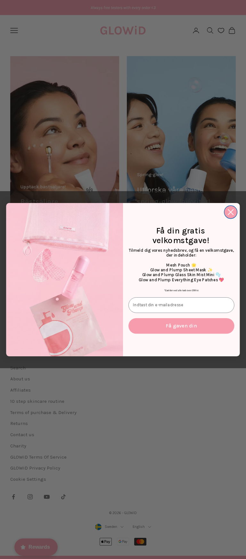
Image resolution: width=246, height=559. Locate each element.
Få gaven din (181, 326)
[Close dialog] (230, 212)
